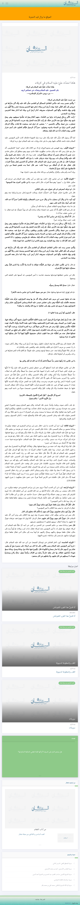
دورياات (72, 728)
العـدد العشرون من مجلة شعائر (67, 571)
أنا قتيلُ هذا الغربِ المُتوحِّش (64, 616)
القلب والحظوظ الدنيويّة (65, 672)
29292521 (68, 903)
